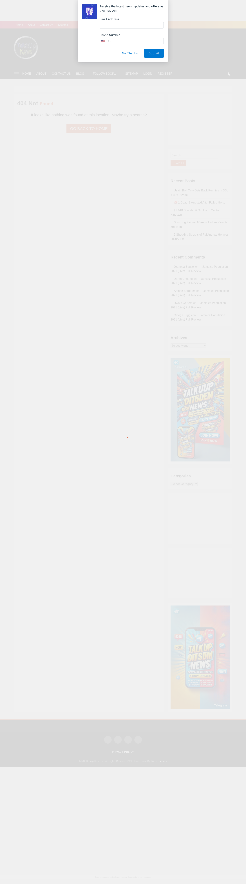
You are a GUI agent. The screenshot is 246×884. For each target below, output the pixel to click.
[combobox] (106, 41)
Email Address (109, 19)
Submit (154, 53)
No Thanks (130, 53)
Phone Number (110, 35)
